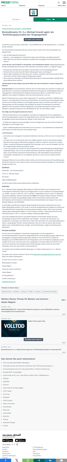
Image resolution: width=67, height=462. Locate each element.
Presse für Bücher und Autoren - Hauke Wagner (16, 28)
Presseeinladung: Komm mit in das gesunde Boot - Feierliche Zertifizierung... (27, 369)
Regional (41, 5)
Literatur (37, 291)
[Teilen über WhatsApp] (28, 460)
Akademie (5, 451)
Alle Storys (15, 19)
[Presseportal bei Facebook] (12, 444)
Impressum (5, 447)
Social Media (37, 455)
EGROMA (6, 381)
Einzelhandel (7, 407)
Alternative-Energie (9, 422)
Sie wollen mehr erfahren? (33, 39)
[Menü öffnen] (64, 2)
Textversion (36, 453)
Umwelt (5, 425)
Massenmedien (7, 291)
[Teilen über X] (16, 460)
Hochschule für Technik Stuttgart (13, 388)
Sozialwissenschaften (49, 291)
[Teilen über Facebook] (5, 460)
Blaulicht (22, 5)
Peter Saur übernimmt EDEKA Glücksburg (16, 362)
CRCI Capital (7, 391)
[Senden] (61, 460)
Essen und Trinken (9, 403)
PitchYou (6, 385)
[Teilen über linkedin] (50, 460)
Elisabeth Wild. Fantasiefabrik (12, 372)
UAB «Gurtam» (8, 400)
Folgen (48, 19)
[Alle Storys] (33, 16)
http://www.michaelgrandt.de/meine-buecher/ (47, 254)
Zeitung (23, 291)
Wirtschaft (6, 410)
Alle (63, 300)
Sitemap (5, 458)
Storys (3, 5)
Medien (16, 291)
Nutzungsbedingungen (40, 449)
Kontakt (4, 449)
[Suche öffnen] (59, 2)
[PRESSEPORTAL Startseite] (10, 2)
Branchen (6, 416)
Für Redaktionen (38, 447)
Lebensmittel (7, 413)
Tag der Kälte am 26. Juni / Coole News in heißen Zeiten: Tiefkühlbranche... (26, 375)
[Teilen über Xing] (39, 460)
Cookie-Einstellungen (9, 455)
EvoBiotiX (6, 397)
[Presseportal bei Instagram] (16, 444)
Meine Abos (62, 5)
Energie (5, 419)
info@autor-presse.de (8, 281)
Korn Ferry (6, 394)
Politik (31, 291)
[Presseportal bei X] (14, 444)
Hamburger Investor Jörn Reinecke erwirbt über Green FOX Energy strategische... (28, 366)
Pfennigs (6, 378)
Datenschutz (6, 453)
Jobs (34, 451)
